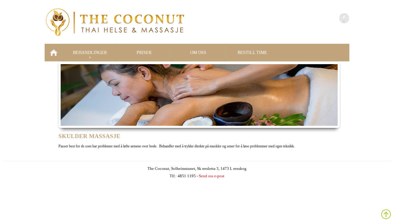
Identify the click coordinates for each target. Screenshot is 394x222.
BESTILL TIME (252, 52)
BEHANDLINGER (90, 52)
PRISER (144, 52)
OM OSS (198, 52)
